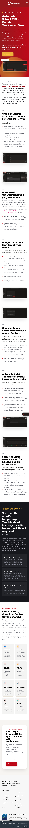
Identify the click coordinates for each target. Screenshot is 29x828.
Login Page (5, 797)
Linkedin (18, 814)
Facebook (12, 814)
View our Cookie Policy (18, 826)
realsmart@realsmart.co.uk (13, 781)
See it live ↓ (18, 54)
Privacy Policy (6, 799)
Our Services (6, 795)
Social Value (18, 807)
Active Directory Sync (21, 792)
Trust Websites (19, 803)
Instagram (24, 814)
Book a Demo (8, 54)
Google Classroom (19, 250)
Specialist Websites (20, 805)
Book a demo (11, 763)
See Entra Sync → (12, 759)
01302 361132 (12, 785)
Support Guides (6, 792)
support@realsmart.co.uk (14, 783)
